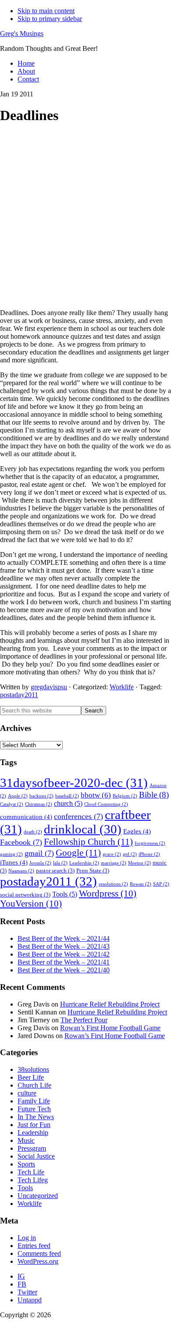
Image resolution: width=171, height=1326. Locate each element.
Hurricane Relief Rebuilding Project (110, 1004)
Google (78, 852)
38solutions (33, 1069)
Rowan (140, 884)
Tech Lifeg (33, 1180)
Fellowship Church (88, 842)
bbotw (96, 795)
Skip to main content (46, 10)
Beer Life (31, 1077)
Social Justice (36, 1156)
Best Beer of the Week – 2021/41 (64, 962)
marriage (113, 863)
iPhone (149, 854)
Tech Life (31, 1172)
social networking (25, 895)
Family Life (34, 1101)
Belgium (125, 796)
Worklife (122, 687)
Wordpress (107, 893)
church (68, 803)
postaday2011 (19, 694)
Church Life (34, 1085)
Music (26, 1140)
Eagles (137, 831)
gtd (130, 854)
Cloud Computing (106, 804)
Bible (154, 794)
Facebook (21, 842)
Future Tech (34, 1109)
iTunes (14, 862)
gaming (11, 854)
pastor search (55, 871)
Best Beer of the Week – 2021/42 (64, 954)
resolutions (113, 884)
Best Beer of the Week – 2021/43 (64, 946)
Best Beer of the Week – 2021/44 (64, 938)
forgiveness (150, 843)
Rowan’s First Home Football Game (110, 1028)
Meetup (139, 863)
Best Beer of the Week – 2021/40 (64, 970)
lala (60, 863)
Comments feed (39, 1253)
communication (26, 816)
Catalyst (11, 804)
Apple (18, 796)
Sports (26, 1164)
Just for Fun (34, 1124)
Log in (27, 1237)
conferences (78, 816)
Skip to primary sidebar (50, 18)
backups (41, 796)
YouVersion (31, 903)
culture (27, 1093)
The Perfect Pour (84, 1020)
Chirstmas (38, 804)
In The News (36, 1116)
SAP (161, 884)
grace (112, 854)
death (33, 832)
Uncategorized (38, 1195)
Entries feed (34, 1245)
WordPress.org (38, 1261)
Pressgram (32, 1148)
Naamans (21, 871)
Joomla (40, 863)
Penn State (92, 871)
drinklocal (82, 829)
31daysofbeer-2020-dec (74, 783)
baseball (67, 796)
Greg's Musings (21, 33)
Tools (64, 894)
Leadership (84, 863)
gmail (39, 853)
